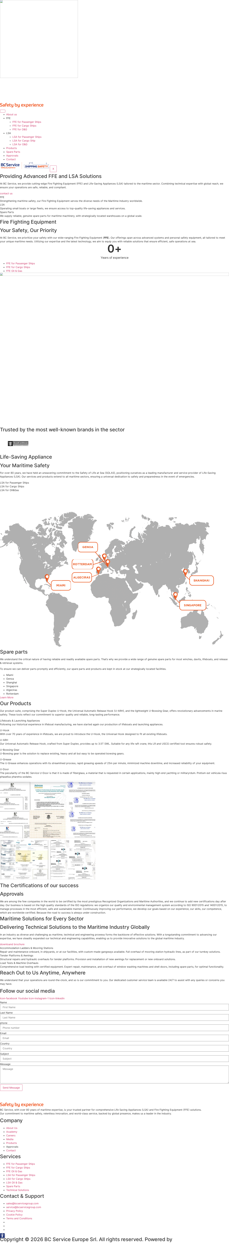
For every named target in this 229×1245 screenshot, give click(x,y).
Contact (11, 159)
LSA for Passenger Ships (26, 136)
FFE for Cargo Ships (24, 125)
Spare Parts (13, 151)
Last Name (6, 1012)
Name (3, 1002)
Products (11, 148)
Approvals (12, 155)
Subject (4, 1054)
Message (5, 1064)
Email (3, 1033)
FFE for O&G (19, 129)
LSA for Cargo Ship (23, 140)
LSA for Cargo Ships (12, 486)
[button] (2, 1235)
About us (11, 114)
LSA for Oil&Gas (9, 490)
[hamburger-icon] (2, 111)
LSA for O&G (19, 144)
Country (5, 1043)
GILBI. (181, 1239)
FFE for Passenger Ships (26, 121)
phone (3, 1023)
